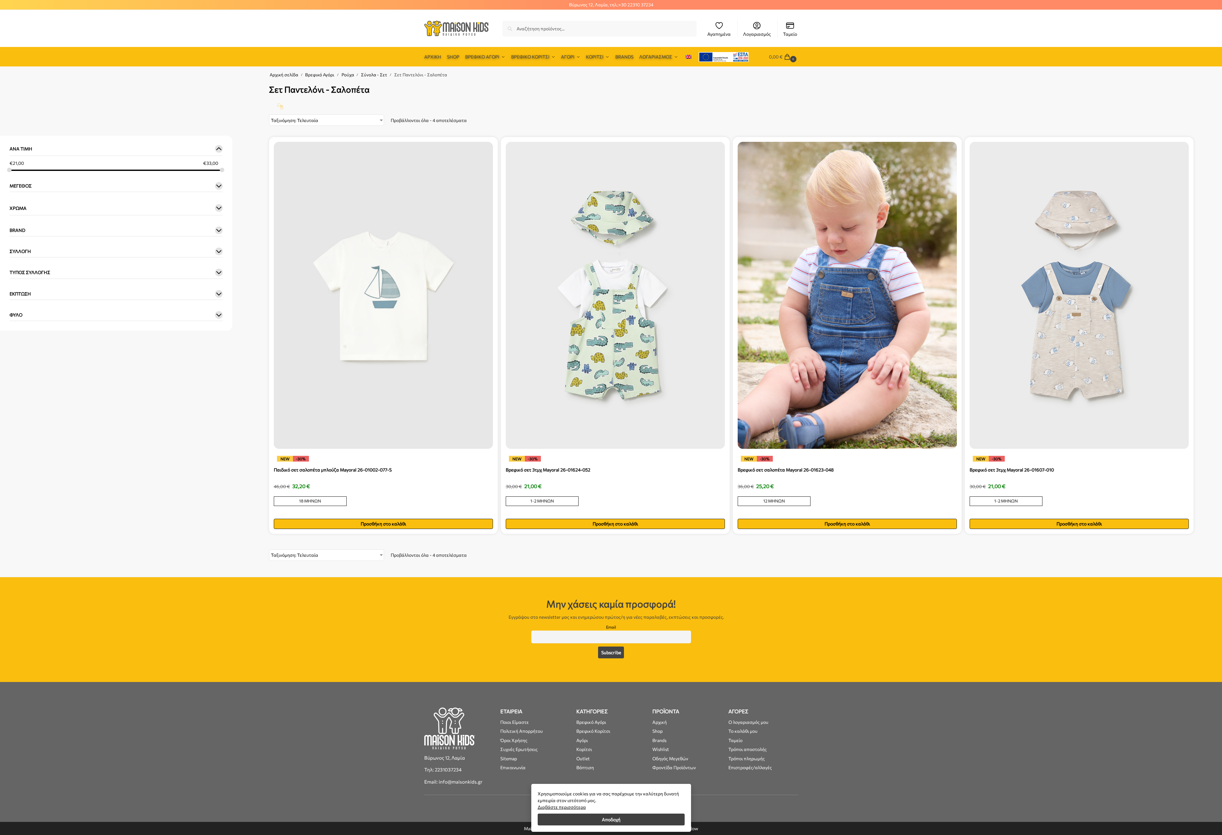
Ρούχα (348, 74)
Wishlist (660, 749)
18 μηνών (310, 500)
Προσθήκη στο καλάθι (383, 523)
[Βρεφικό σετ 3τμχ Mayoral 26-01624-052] (615, 295)
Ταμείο (790, 34)
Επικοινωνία (513, 767)
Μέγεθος (21, 186)
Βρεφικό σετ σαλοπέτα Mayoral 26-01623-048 (786, 469)
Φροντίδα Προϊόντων (674, 767)
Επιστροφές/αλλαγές (750, 767)
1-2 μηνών (542, 500)
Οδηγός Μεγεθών (670, 758)
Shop (657, 731)
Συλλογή (20, 251)
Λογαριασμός (757, 34)
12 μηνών (774, 500)
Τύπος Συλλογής (30, 272)
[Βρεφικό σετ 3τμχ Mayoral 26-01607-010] (1079, 295)
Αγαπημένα (719, 34)
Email (611, 627)
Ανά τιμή (21, 148)
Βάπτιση (585, 767)
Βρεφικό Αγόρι (319, 74)
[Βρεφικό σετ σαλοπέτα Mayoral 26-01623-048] (847, 295)
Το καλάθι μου (742, 731)
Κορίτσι (584, 749)
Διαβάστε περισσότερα (562, 807)
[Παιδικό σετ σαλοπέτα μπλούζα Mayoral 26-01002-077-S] (383, 295)
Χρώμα (18, 208)
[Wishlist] (483, 151)
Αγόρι (582, 740)
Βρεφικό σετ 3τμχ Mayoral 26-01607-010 (1012, 469)
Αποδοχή (611, 819)
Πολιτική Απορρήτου (521, 731)
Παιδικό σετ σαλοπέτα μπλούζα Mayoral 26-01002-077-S (333, 469)
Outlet (583, 758)
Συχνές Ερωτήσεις (519, 749)
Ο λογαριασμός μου (748, 722)
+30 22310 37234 (636, 4)
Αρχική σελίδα (284, 74)
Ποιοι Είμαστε (514, 722)
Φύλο (16, 315)
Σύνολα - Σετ (374, 74)
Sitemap (508, 758)
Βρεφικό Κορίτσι (593, 731)
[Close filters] (234, 86)
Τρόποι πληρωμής (746, 758)
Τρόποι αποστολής (747, 749)
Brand (17, 230)
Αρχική (659, 722)
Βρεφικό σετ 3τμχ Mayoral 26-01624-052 (548, 469)
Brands (659, 740)
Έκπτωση (20, 294)
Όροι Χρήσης (513, 740)
